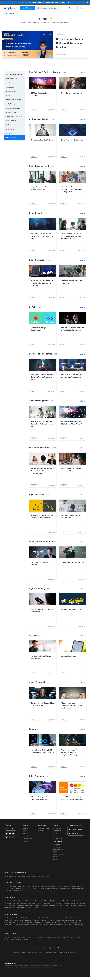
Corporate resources (58, 854)
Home (5, 13)
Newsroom (26, 833)
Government (55, 859)
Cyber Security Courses (16, 920)
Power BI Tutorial (15, 939)
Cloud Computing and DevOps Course (38, 876)
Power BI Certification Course (73, 905)
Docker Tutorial (62, 937)
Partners (54, 856)
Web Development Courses (25, 922)
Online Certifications (72, 918)
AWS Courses (44, 924)
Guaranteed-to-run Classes (57, 850)
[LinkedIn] (6, 837)
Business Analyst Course (57, 888)
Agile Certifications (59, 918)
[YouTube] (13, 833)
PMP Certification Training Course (13, 901)
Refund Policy (58, 948)
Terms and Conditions (34, 948)
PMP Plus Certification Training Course (15, 886)
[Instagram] (13, 837)
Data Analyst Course (33, 886)
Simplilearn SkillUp (57, 828)
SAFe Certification (56, 903)
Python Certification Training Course (27, 907)
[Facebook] (6, 833)
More (71, 8)
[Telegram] (9, 837)
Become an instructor (43, 828)
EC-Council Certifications (32, 920)
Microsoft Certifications (56, 924)
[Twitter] (9, 833)
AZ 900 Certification (9, 903)
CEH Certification (78, 901)
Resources (55, 833)
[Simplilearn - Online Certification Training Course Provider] (11, 8)
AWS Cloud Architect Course (18, 890)
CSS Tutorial (25, 939)
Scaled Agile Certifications (42, 922)
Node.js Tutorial (51, 937)
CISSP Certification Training (70, 903)
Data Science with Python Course (50, 901)
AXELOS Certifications (70, 922)
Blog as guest (41, 830)
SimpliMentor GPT (57, 838)
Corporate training (57, 844)
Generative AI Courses (45, 918)
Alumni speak (26, 836)
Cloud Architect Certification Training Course (70, 886)
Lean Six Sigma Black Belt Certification (52, 905)
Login (82, 8)
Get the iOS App (76, 833)
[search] (37, 8)
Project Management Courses (12, 918)
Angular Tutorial (40, 937)
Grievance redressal (28, 838)
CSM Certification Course (32, 901)
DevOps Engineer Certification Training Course (17, 888)
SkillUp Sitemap (56, 830)
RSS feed (54, 836)
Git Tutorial (72, 937)
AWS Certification (67, 901)
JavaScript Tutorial (19, 937)
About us (25, 828)
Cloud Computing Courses (29, 918)
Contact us (26, 841)
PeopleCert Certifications (48, 920)
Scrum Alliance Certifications (65, 920)
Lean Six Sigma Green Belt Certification (28, 905)
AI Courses (68, 924)
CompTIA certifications (31, 924)
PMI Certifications (18, 924)
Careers (25, 830)
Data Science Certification (48, 886)
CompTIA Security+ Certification (26, 903)
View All (83, 72)
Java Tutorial (30, 937)
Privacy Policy (47, 948)
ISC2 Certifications (57, 922)
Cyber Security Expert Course (40, 888)
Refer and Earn (10, 829)
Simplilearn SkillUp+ (57, 847)
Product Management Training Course (14, 876)
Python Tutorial (8, 937)
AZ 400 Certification (43, 903)
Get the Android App (76, 829)
